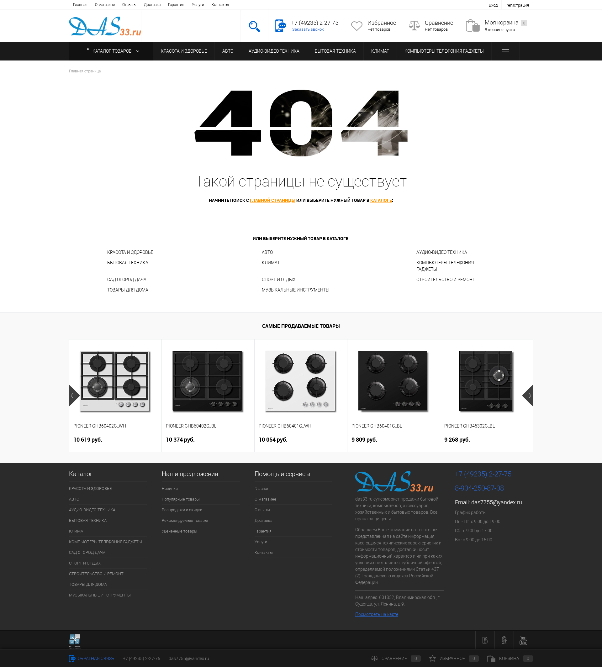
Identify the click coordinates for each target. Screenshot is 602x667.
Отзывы (129, 5)
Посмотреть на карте (376, 614)
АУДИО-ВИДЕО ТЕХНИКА (274, 51)
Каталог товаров (112, 51)
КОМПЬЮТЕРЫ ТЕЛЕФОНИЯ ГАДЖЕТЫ (444, 51)
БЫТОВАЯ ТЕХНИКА (335, 51)
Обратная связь (95, 658)
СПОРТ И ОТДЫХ (279, 279)
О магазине (105, 5)
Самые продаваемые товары (301, 326)
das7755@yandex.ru (496, 502)
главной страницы (272, 200)
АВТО (227, 51)
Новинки (170, 488)
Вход (493, 5)
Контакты (220, 5)
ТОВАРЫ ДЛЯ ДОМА (127, 289)
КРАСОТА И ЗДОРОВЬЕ (184, 51)
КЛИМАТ (380, 51)
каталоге (381, 200)
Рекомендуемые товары (185, 520)
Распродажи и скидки (182, 509)
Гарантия (176, 5)
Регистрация (517, 5)
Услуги (198, 5)
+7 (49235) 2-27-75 (141, 658)
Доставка (152, 5)
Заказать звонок (308, 29)
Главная (80, 5)
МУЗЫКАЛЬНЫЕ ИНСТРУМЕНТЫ (296, 289)
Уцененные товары (179, 531)
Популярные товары (181, 499)
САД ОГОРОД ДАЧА (126, 279)
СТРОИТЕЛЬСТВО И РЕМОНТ (445, 279)
